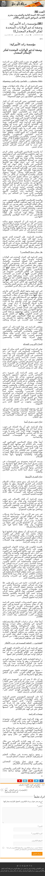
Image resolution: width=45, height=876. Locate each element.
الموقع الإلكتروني (37, 840)
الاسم (40, 826)
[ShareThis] (22, 865)
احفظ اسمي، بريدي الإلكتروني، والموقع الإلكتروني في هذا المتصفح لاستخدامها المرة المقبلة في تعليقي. (24, 848)
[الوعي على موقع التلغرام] (17, 865)
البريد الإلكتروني (36, 833)
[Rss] (31, 865)
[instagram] (20, 865)
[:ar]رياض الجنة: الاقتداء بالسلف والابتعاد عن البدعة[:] (29, 785)
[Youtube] (25, 865)
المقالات (27, 35)
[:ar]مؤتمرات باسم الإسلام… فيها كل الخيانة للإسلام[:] (16, 790)
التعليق (39, 806)
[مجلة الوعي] (22, 3)
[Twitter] (27, 865)
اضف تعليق (18, 35)
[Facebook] (29, 865)
